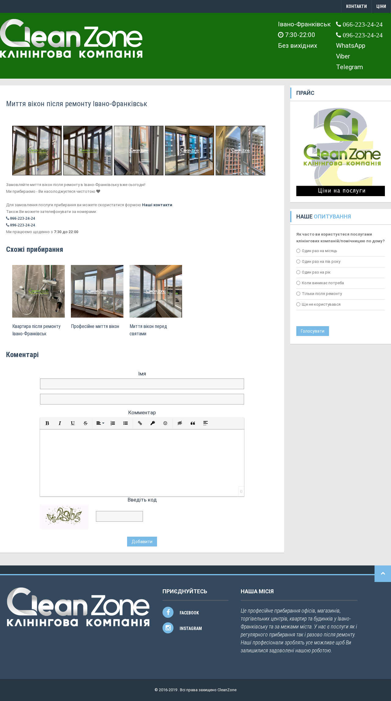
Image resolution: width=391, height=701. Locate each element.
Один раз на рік (316, 272)
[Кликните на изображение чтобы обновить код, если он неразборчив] (64, 516)
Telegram (349, 67)
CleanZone (226, 690)
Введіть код (142, 500)
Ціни (381, 6)
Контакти (356, 6)
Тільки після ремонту (322, 293)
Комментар (142, 412)
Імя (142, 374)
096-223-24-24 (362, 35)
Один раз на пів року (321, 261)
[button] (47, 423)
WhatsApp (350, 45)
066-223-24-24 (362, 24)
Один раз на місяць (319, 250)
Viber (343, 56)
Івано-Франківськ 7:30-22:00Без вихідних (304, 35)
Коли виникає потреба (323, 283)
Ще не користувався (321, 304)
